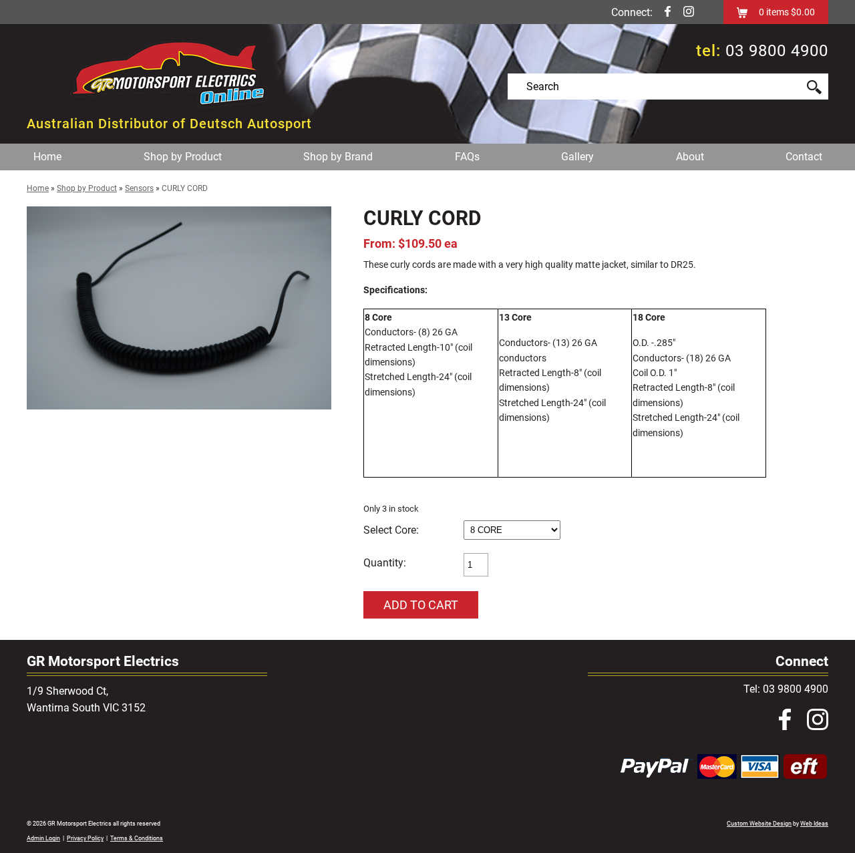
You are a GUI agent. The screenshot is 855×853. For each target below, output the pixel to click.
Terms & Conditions (136, 838)
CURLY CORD (185, 188)
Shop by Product (183, 156)
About (690, 156)
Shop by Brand (338, 156)
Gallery (577, 156)
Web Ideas (814, 823)
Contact (804, 156)
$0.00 (802, 12)
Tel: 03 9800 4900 (785, 689)
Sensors (139, 188)
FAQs (467, 156)
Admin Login (43, 838)
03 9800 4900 (776, 50)
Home (47, 156)
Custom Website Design (759, 823)
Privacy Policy (85, 838)
